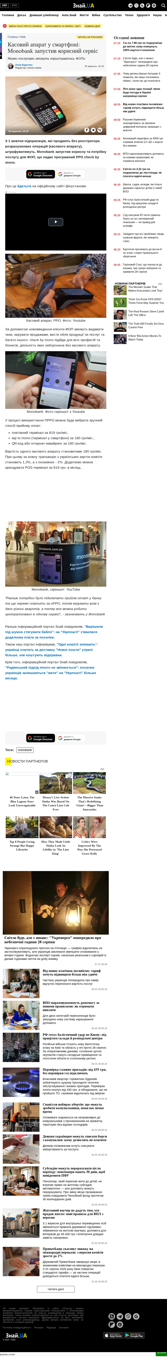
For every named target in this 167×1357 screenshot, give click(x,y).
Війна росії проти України (25, 26)
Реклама (38, 1327)
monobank (25, 750)
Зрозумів (161, 1352)
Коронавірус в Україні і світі (63, 26)
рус (14, 5)
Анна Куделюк (24, 65)
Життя (84, 15)
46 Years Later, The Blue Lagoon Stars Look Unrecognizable (22, 801)
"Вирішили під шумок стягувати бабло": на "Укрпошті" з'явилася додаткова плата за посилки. (54, 632)
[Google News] (136, 1316)
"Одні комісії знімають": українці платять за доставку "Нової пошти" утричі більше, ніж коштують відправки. (51, 649)
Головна (8, 15)
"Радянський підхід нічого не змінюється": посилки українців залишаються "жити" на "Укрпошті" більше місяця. (50, 673)
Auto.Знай (69, 15)
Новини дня (92, 26)
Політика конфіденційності (17, 1327)
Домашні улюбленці (44, 15)
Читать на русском (90, 37)
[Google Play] (134, 1335)
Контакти (64, 1327)
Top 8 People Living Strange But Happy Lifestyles (22, 845)
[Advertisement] (55, 495)
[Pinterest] (154, 5)
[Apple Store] (113, 1335)
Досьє (21, 15)
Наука (157, 15)
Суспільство (112, 15)
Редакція (51, 1327)
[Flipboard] (148, 5)
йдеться (24, 186)
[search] (163, 5)
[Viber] (136, 5)
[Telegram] (130, 5)
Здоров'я (143, 15)
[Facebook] (86, 130)
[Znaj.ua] (83, 5)
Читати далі (56, 1289)
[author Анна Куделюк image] (11, 66)
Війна (96, 15)
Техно (129, 15)
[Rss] (142, 5)
